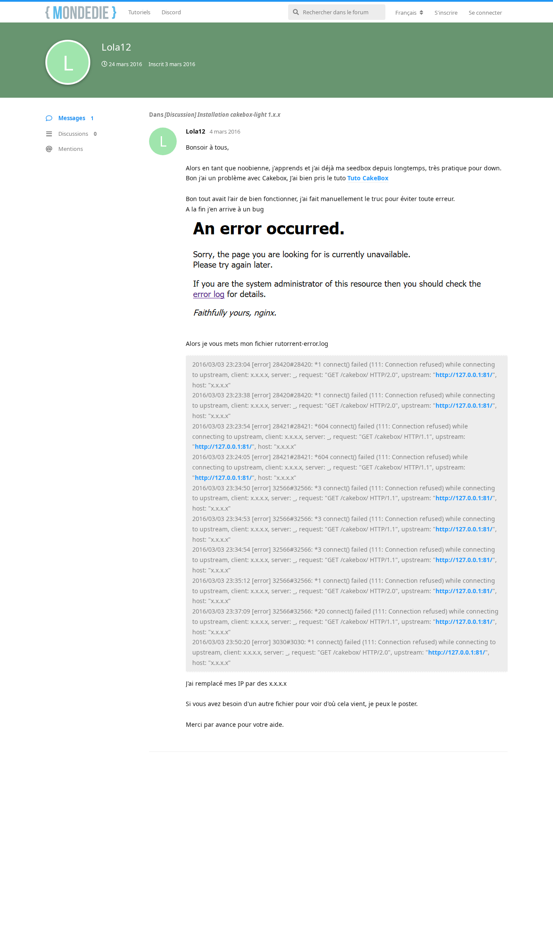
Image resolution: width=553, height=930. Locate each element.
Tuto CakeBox (367, 178)
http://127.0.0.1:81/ (464, 375)
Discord (171, 12)
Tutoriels (139, 12)
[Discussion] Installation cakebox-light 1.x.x (222, 114)
